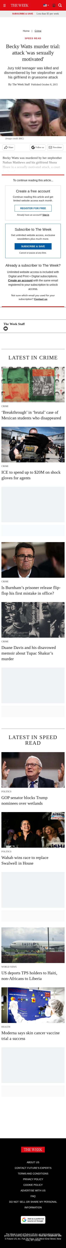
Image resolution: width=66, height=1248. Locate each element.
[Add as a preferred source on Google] (33, 1220)
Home (26, 30)
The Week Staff (21, 84)
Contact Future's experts (33, 1168)
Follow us (40, 147)
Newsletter (57, 147)
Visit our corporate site (50, 1235)
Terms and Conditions (33, 1173)
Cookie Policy (33, 1184)
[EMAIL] (7, 328)
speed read (33, 38)
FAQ (33, 1196)
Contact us (40, 299)
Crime (38, 30)
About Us (33, 1162)
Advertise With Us (33, 1190)
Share (10, 147)
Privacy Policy (33, 1179)
